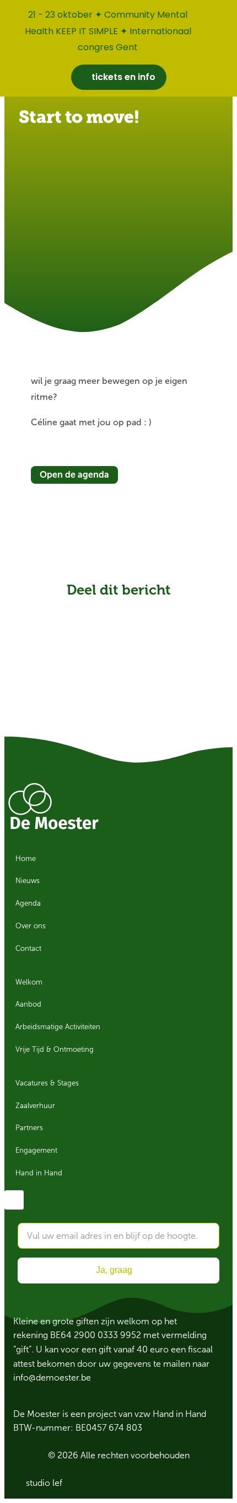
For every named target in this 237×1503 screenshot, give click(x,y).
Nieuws (27, 881)
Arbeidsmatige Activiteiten (57, 1027)
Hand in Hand (38, 1173)
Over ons (30, 926)
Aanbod (28, 1004)
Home (25, 859)
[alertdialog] (118, 48)
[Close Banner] (226, 12)
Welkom (28, 982)
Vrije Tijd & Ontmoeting (54, 1049)
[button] (79, 608)
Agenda (28, 903)
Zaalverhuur (35, 1106)
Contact (28, 949)
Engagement (36, 1150)
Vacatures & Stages (47, 1083)
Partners (29, 1128)
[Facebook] (14, 1200)
